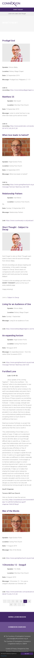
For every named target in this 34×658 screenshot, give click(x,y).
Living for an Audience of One (16, 304)
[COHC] (11, 2)
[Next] (19, 604)
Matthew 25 (8, 97)
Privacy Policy (4, 655)
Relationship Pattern (12, 193)
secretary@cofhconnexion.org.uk (17, 638)
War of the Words (10, 511)
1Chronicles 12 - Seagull (14, 565)
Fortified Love (9, 371)
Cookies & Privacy (11, 648)
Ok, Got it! (27, 653)
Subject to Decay (13, 297)
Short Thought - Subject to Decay (15, 228)
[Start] (5, 601)
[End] (23, 604)
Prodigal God (8, 40)
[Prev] (9, 601)
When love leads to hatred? (15, 135)
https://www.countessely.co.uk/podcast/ (20, 220)
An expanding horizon (12, 335)
